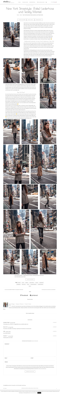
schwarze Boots (33, 284)
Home (18, 14)
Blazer (27, 282)
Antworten (54, 322)
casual (37, 282)
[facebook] (3, 388)
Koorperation (32, 2)
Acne (23, 282)
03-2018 (18, 282)
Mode (21, 14)
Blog (20, 2)
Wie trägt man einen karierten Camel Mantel (49, 289)
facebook (24, 295)
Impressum (23, 388)
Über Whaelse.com (40, 2)
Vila (30, 286)
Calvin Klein (32, 282)
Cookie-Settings (35, 388)
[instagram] (52, 2)
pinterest (34, 295)
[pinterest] (53, 2)
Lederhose (41, 282)
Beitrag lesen (30, 19)
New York (23, 284)
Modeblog (18, 284)
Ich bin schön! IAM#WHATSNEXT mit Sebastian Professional (13, 289)
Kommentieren (38, 19)
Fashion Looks (25, 2)
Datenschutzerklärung (33, 392)
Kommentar (7, 343)
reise (28, 284)
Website (6, 361)
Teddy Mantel (40, 284)
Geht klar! (39, 392)
